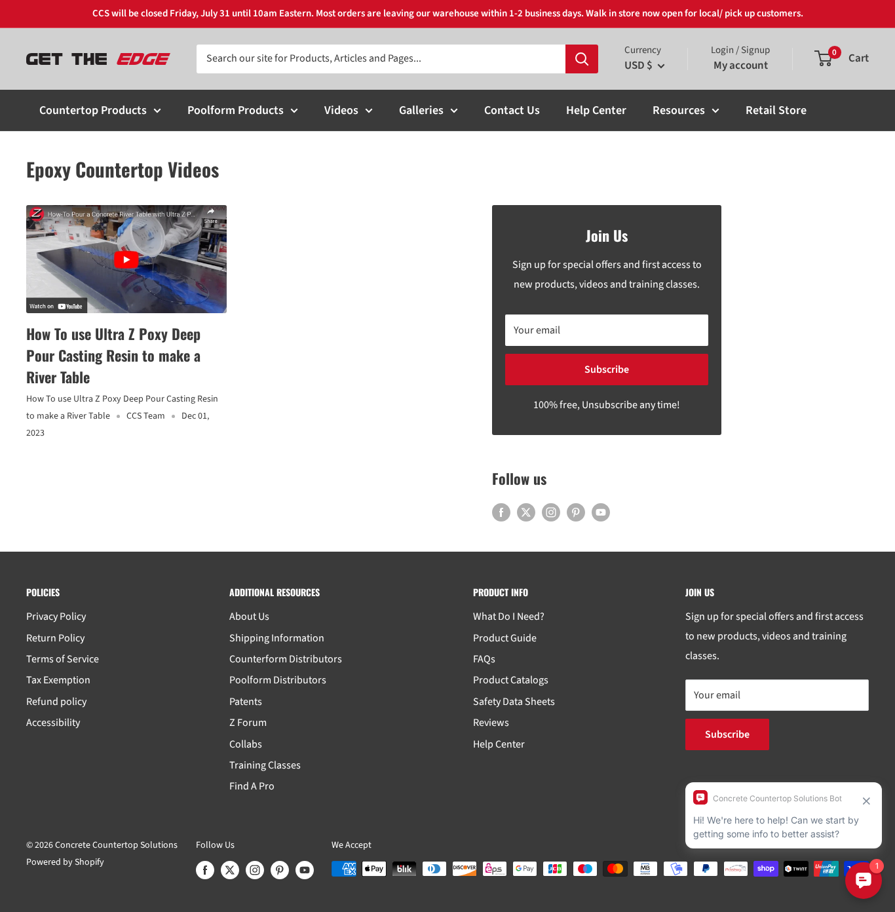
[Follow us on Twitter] (526, 512)
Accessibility (53, 722)
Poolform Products (235, 110)
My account (741, 65)
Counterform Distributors (285, 659)
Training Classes (265, 765)
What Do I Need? (508, 616)
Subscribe (606, 369)
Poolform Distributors (277, 680)
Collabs (245, 744)
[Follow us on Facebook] (501, 512)
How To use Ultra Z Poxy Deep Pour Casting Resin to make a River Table (113, 355)
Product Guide (505, 638)
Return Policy (55, 638)
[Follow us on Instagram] (551, 512)
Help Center (596, 110)
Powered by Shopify (65, 862)
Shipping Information (276, 638)
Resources (679, 110)
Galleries (421, 110)
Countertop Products (93, 110)
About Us (249, 616)
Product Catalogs (510, 680)
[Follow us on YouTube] (601, 512)
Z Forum (248, 722)
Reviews (491, 722)
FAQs (484, 659)
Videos (341, 110)
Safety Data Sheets (514, 701)
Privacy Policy (56, 616)
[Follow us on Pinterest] (576, 512)
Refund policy (56, 701)
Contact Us (512, 110)
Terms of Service (62, 659)
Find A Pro (252, 786)
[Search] (581, 59)
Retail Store (776, 110)
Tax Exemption (58, 680)
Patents (245, 701)
